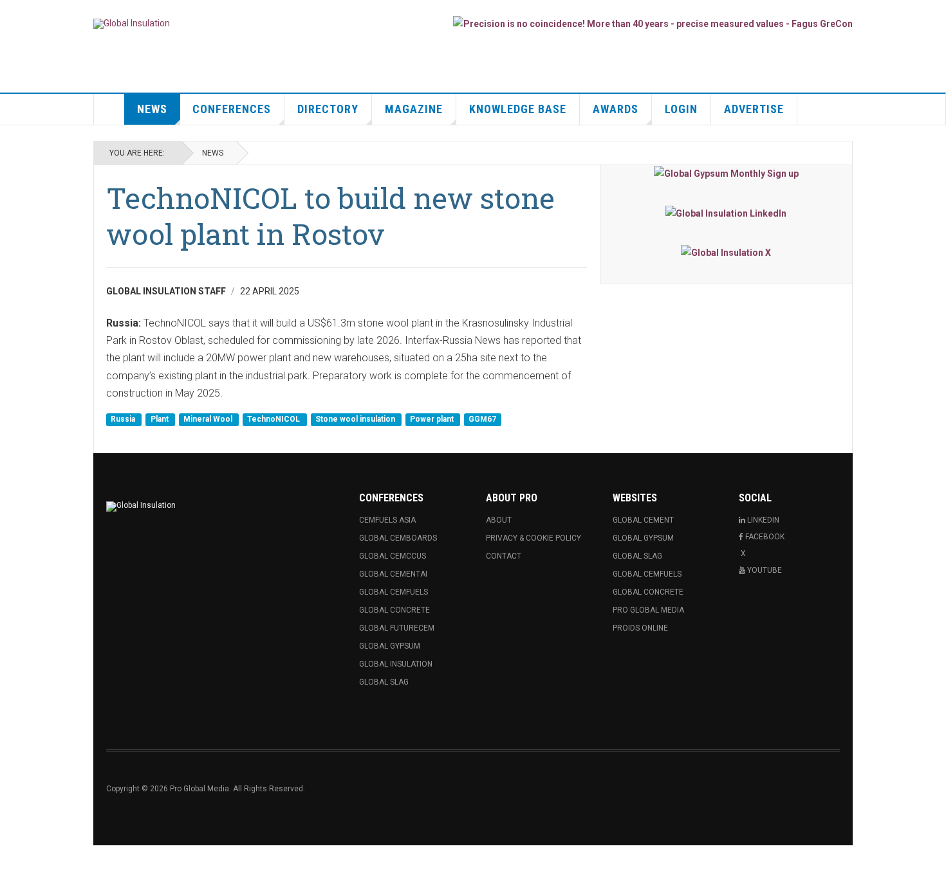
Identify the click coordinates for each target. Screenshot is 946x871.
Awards (615, 109)
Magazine (414, 109)
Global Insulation (395, 664)
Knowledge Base (517, 109)
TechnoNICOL (274, 419)
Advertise (754, 109)
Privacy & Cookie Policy (533, 538)
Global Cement (643, 520)
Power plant (433, 419)
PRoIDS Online (640, 628)
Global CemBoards (398, 538)
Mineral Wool (208, 419)
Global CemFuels (393, 592)
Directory (327, 109)
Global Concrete (394, 610)
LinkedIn (763, 520)
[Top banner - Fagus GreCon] (653, 23)
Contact (503, 556)
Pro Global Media (648, 610)
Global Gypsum (389, 646)
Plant (161, 419)
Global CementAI (393, 574)
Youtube (764, 570)
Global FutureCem (396, 628)
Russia (124, 419)
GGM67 (482, 419)
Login (681, 109)
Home (109, 109)
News (152, 109)
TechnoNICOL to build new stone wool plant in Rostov (330, 216)
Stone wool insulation (356, 419)
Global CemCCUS (392, 556)
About (499, 520)
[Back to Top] (12, 858)
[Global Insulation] (131, 24)
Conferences (231, 109)
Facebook (764, 536)
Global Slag (384, 682)
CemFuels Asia (387, 520)
